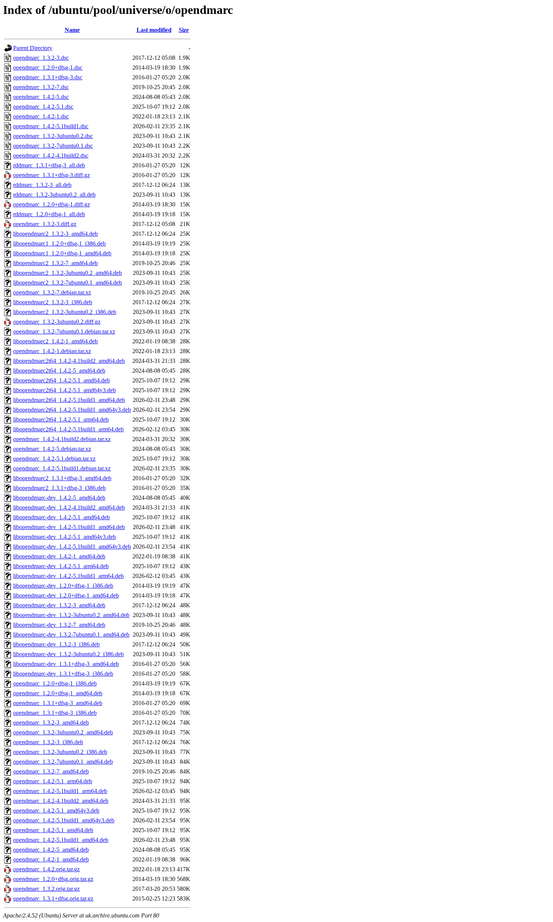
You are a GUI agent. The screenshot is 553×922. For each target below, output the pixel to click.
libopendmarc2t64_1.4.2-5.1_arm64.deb (61, 419)
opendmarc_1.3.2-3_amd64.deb (51, 722)
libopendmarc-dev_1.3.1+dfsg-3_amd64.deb (66, 664)
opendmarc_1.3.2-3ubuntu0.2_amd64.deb (63, 732)
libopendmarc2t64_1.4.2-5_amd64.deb (59, 370)
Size (184, 30)
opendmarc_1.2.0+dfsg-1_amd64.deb (57, 693)
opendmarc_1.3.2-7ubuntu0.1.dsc (53, 146)
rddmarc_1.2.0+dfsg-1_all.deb (49, 214)
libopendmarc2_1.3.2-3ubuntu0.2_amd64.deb (67, 273)
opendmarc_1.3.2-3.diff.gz (44, 224)
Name (72, 30)
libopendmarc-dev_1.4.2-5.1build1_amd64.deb (69, 527)
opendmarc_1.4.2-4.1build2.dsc (50, 155)
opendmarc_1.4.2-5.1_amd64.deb (53, 830)
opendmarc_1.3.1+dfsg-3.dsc (47, 77)
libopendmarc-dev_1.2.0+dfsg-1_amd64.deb (66, 595)
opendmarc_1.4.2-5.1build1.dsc (50, 126)
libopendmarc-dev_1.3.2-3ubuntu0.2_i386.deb (68, 654)
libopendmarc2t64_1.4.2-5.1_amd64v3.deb (64, 390)
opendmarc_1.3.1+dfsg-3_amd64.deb (57, 703)
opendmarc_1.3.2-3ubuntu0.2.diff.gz (56, 321)
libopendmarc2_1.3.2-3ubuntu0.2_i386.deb (64, 312)
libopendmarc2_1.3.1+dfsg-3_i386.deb (59, 488)
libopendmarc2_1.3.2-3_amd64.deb (55, 234)
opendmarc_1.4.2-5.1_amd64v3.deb (56, 810)
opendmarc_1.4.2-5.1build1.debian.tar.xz (62, 468)
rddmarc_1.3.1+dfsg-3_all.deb (49, 165)
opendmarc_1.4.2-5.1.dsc (43, 106)
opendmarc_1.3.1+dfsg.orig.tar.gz (53, 898)
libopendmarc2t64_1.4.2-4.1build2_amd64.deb (69, 361)
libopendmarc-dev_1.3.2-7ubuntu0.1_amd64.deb (71, 634)
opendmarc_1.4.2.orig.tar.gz (46, 869)
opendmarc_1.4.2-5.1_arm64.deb (52, 781)
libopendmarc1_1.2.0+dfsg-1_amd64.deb (62, 253)
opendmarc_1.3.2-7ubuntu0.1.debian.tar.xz (64, 331)
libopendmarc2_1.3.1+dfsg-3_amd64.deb (62, 478)
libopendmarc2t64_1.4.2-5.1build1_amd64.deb (69, 400)
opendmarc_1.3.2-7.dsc (41, 87)
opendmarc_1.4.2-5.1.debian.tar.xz (54, 458)
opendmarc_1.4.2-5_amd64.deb (51, 849)
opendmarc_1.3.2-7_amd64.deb (51, 771)
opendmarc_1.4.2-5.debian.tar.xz (52, 449)
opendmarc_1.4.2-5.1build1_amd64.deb (60, 840)
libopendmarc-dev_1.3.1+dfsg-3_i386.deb (63, 673)
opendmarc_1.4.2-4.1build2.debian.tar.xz (62, 439)
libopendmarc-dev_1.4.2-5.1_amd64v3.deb (64, 537)
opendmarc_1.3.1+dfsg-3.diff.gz (51, 175)
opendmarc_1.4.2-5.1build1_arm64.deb (60, 791)
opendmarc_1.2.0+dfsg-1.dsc (47, 67)
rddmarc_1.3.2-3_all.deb (42, 185)
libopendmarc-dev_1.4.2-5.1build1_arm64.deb (68, 576)
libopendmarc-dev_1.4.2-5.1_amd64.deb (61, 517)
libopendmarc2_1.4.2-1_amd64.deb (55, 341)
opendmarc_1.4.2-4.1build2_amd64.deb (60, 801)
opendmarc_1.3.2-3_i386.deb (48, 742)
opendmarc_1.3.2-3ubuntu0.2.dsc (53, 136)
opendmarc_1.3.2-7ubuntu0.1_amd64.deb (63, 761)
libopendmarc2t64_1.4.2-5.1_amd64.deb (61, 380)
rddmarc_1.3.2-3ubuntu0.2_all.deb (54, 194)
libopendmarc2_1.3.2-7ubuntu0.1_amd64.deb (67, 282)
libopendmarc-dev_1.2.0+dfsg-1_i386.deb (63, 585)
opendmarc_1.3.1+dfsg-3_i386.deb (55, 713)
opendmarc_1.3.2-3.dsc (41, 58)
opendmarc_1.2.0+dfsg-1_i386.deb (55, 683)
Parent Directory (32, 48)
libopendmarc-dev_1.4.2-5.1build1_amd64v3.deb (72, 546)
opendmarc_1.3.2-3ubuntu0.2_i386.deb (60, 752)
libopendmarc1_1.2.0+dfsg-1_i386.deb (59, 243)
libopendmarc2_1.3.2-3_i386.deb (52, 302)
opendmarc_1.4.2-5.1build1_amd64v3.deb (63, 820)
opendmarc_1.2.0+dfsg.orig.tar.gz (53, 879)
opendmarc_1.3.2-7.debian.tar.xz (52, 292)
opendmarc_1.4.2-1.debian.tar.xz (52, 351)
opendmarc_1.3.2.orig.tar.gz (46, 889)
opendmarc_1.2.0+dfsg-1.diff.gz (51, 204)
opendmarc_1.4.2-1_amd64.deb (51, 859)
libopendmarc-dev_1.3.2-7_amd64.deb (59, 625)
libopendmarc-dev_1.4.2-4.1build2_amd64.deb (69, 507)
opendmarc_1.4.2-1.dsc (41, 116)
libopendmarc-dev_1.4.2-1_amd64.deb (59, 556)
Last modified (154, 30)
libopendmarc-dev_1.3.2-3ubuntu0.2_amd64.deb (71, 615)
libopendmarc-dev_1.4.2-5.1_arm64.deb (61, 566)
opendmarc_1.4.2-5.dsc (41, 97)
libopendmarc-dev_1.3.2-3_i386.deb (56, 644)
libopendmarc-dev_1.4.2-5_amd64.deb (59, 497)
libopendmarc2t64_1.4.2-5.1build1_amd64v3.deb (72, 409)
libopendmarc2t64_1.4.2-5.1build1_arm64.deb (68, 429)
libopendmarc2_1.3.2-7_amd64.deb (55, 263)
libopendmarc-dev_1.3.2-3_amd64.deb (59, 605)
